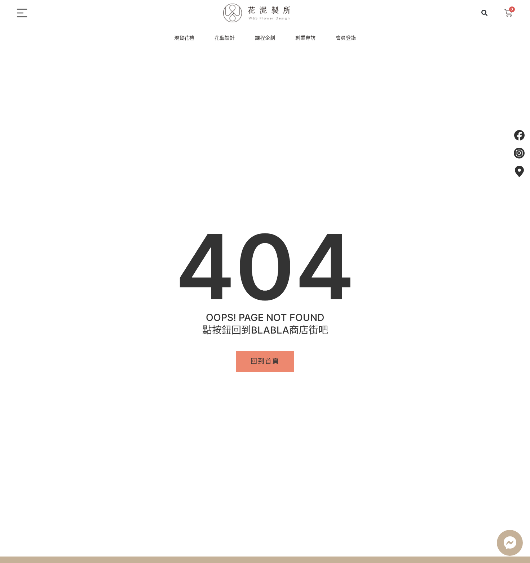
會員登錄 (346, 38)
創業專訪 (305, 38)
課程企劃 (265, 38)
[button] (484, 13)
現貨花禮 (184, 38)
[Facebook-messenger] (510, 543)
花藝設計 (225, 38)
